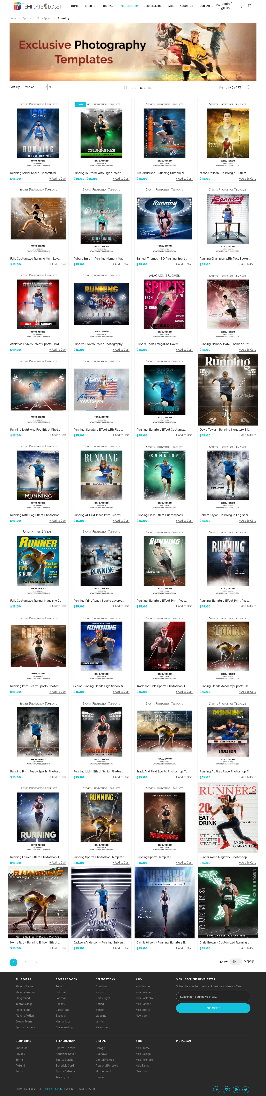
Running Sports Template (154, 857)
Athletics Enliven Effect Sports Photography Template (35, 344)
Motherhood (103, 1071)
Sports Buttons (65, 1048)
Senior (100, 1010)
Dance (100, 1077)
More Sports (44, 18)
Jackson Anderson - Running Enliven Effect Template (99, 942)
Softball (61, 992)
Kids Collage (143, 992)
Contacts (206, 5)
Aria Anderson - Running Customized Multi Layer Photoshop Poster (162, 173)
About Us (21, 1048)
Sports (90, 5)
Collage (100, 1048)
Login (226, 4)
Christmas (102, 986)
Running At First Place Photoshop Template (225, 771)
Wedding (101, 1015)
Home (74, 5)
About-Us (186, 5)
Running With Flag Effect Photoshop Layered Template (35, 515)
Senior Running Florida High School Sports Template (99, 686)
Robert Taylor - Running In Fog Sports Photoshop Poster (225, 515)
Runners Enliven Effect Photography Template (99, 344)
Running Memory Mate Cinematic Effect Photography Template (225, 344)
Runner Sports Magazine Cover (157, 344)
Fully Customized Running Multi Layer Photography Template (35, 258)
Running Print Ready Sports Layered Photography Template (99, 600)
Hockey (60, 1004)
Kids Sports (143, 1010)
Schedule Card (65, 1065)
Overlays (101, 1054)
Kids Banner (143, 1004)
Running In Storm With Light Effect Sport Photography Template (99, 173)
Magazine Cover (66, 1054)
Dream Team (24, 1021)
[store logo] (37, 6)
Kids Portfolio (144, 998)
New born (142, 1015)
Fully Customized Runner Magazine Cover (35, 600)
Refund (20, 1065)
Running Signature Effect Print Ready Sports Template (225, 600)
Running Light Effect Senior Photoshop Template (99, 771)
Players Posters (25, 992)
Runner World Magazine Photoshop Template (225, 857)
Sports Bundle (64, 1059)
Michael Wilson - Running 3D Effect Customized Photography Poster (225, 173)
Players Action (25, 1015)
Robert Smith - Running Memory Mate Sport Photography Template (99, 258)
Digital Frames (105, 1059)
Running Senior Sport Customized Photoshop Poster (35, 173)
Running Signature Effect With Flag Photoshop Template (99, 429)
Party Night (103, 998)
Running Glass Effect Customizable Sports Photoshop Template (162, 515)
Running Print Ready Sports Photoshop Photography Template (35, 771)
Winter (100, 1021)
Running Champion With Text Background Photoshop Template (225, 258)
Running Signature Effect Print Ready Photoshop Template (162, 600)
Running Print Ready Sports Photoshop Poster (35, 686)
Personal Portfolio (107, 1065)
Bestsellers (153, 5)
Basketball (62, 1010)
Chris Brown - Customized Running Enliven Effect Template (225, 942)
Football (61, 998)
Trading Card (63, 1077)
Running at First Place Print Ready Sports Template (99, 515)
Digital (108, 5)
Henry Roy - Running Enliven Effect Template (35, 942)
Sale (170, 5)
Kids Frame (143, 986)
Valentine (102, 1027)
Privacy (20, 1054)
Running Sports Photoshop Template (98, 857)
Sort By (15, 87)
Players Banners (26, 986)
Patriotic (101, 992)
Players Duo (23, 1010)
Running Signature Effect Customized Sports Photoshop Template (162, 429)
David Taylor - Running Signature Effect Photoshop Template (225, 429)
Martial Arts (63, 1021)
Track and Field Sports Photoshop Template (162, 686)
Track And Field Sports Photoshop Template (162, 771)
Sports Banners (25, 1027)
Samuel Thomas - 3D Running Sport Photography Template (162, 258)
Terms (20, 1059)
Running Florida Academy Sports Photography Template (225, 686)
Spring (100, 1004)
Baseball (61, 1015)
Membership (129, 5)
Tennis (60, 986)
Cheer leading (64, 1027)
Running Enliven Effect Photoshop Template (35, 857)
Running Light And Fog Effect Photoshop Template (35, 429)
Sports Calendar (66, 1071)
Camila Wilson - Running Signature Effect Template (162, 942)
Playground (23, 998)
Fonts (19, 1071)
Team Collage (24, 1004)
